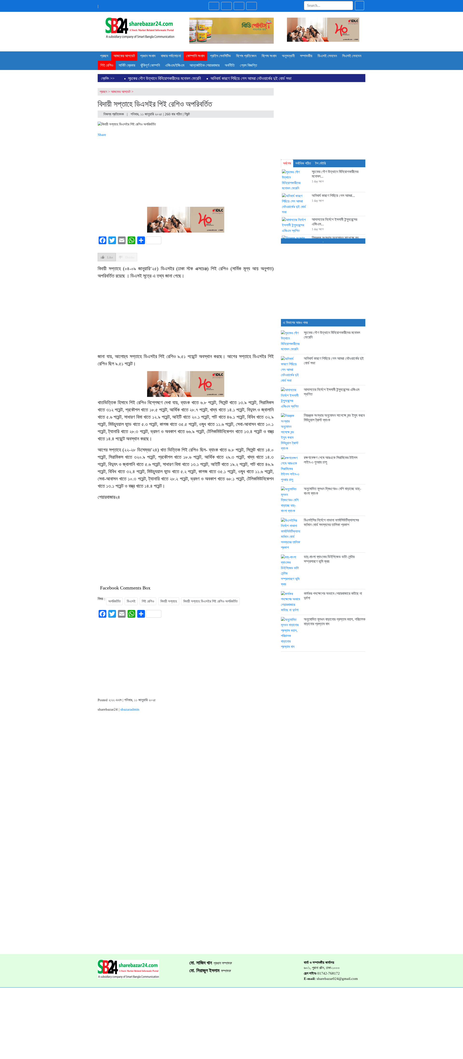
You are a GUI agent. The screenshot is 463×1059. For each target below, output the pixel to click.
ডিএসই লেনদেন (327, 56)
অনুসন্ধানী (288, 56)
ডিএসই (131, 601)
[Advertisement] (186, 171)
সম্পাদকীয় (306, 56)
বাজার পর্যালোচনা (171, 56)
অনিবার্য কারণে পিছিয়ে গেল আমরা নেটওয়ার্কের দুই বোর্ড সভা (251, 78)
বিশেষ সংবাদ (269, 56)
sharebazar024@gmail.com (337, 979)
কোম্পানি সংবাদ (195, 56)
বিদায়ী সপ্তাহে (168, 601)
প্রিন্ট (187, 114)
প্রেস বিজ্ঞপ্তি (248, 65)
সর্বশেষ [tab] (287, 163)
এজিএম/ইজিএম (174, 65)
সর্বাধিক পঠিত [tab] (303, 163)
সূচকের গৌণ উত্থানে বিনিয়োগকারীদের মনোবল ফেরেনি (164, 78)
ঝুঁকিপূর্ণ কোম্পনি (150, 65)
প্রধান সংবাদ (148, 56)
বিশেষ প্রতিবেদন (246, 56)
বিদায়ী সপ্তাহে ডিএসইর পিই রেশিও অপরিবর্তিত (210, 601)
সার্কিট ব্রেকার (127, 65)
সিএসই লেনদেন (351, 56)
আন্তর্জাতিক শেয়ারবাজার (204, 65)
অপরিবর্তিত (114, 601)
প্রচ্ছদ (104, 56)
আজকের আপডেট (124, 56)
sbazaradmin (129, 709)
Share (102, 135)
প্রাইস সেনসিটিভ (220, 56)
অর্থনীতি (230, 65)
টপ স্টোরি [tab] (320, 163)
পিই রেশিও (106, 65)
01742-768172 (328, 973)
